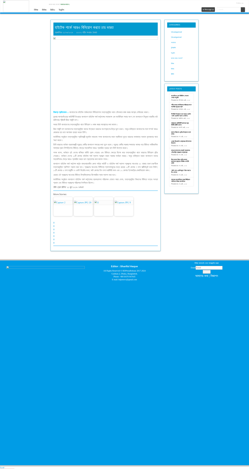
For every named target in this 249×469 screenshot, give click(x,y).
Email (193, 268)
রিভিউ (172, 74)
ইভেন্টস (61, 10)
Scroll (2, 468)
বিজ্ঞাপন (214, 276)
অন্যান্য (173, 42)
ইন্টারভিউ (173, 48)
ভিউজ (44, 10)
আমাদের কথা (201, 276)
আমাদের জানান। (65, 4)
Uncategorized (176, 32)
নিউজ (36, 10)
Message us (209, 10)
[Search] (243, 9)
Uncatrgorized (176, 37)
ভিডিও (52, 10)
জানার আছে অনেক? (176, 58)
